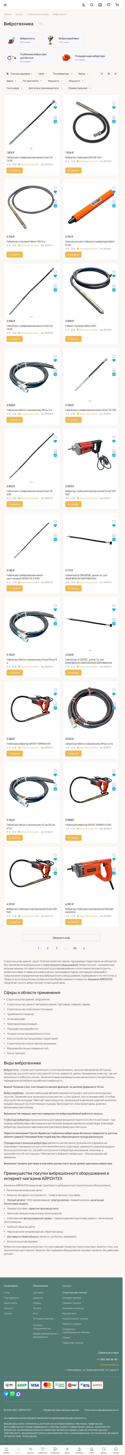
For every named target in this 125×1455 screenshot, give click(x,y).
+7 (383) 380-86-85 (107, 1359)
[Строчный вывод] (109, 74)
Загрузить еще (61, 937)
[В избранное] (55, 103)
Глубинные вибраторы (17, 1119)
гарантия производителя (43, 1208)
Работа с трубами (71, 1323)
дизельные (97, 1200)
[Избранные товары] (108, 5)
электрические (60, 1200)
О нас (7, 1292)
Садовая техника (71, 1302)
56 (74, 948)
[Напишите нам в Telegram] (6, 1394)
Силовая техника (71, 1297)
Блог (35, 1313)
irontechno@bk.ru (109, 1364)
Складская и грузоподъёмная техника (76, 1330)
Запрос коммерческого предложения (45, 1335)
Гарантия (38, 1297)
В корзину (14, 170)
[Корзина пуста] (117, 5)
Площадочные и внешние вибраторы (25, 1143)
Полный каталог (16, 1200)
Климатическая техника (75, 1318)
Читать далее (29, 1436)
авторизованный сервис (38, 1218)
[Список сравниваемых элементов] (100, 5)
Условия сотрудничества (42, 1327)
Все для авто (69, 1313)
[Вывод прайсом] (115, 74)
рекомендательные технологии (69, 1417)
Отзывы (8, 1313)
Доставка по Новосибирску (22, 1236)
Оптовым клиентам (43, 1318)
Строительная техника (74, 1292)
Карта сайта (10, 1302)
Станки (66, 1337)
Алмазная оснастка (73, 1308)
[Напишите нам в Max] (18, 1394)
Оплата (37, 1308)
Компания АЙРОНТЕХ (100, 979)
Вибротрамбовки (14, 1093)
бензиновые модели (16, 1203)
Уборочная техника (72, 1342)
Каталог (67, 1285)
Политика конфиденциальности (101, 1409)
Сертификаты (11, 1297)
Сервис (37, 1302)
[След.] (84, 948)
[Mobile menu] (5, 5)
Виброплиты (11, 1070)
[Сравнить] (55, 117)
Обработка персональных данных (61, 1409)
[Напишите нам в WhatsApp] (12, 1394)
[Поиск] (91, 5)
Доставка (38, 1292)
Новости (8, 1308)
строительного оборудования (60, 965)
